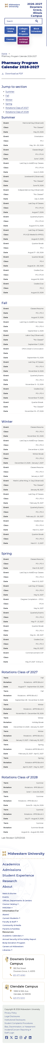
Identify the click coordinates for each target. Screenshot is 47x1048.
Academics (11, 864)
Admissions (12, 870)
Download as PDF (14, 73)
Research (10, 881)
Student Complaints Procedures (19, 1023)
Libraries (7, 950)
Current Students (10, 918)
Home (4, 54)
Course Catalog (10, 904)
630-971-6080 (19, 975)
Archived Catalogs (23, 40)
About (7, 886)
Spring (9, 104)
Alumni (6, 914)
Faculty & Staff (9, 922)
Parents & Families (11, 929)
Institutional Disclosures (15, 1020)
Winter (9, 100)
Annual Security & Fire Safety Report (19, 939)
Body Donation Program (14, 943)
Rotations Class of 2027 (17, 108)
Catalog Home (10, 30)
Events (6, 897)
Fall (7, 96)
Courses (10, 39)
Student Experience (18, 875)
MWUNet (7, 908)
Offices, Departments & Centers (17, 900)
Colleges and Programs (23, 31)
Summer (10, 91)
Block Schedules (36, 30)
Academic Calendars (12, 936)
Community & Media (12, 925)
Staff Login (9, 1033)
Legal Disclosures (12, 1016)
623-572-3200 (19, 998)
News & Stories (9, 893)
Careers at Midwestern (13, 946)
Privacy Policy (11, 1013)
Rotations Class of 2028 (17, 112)
